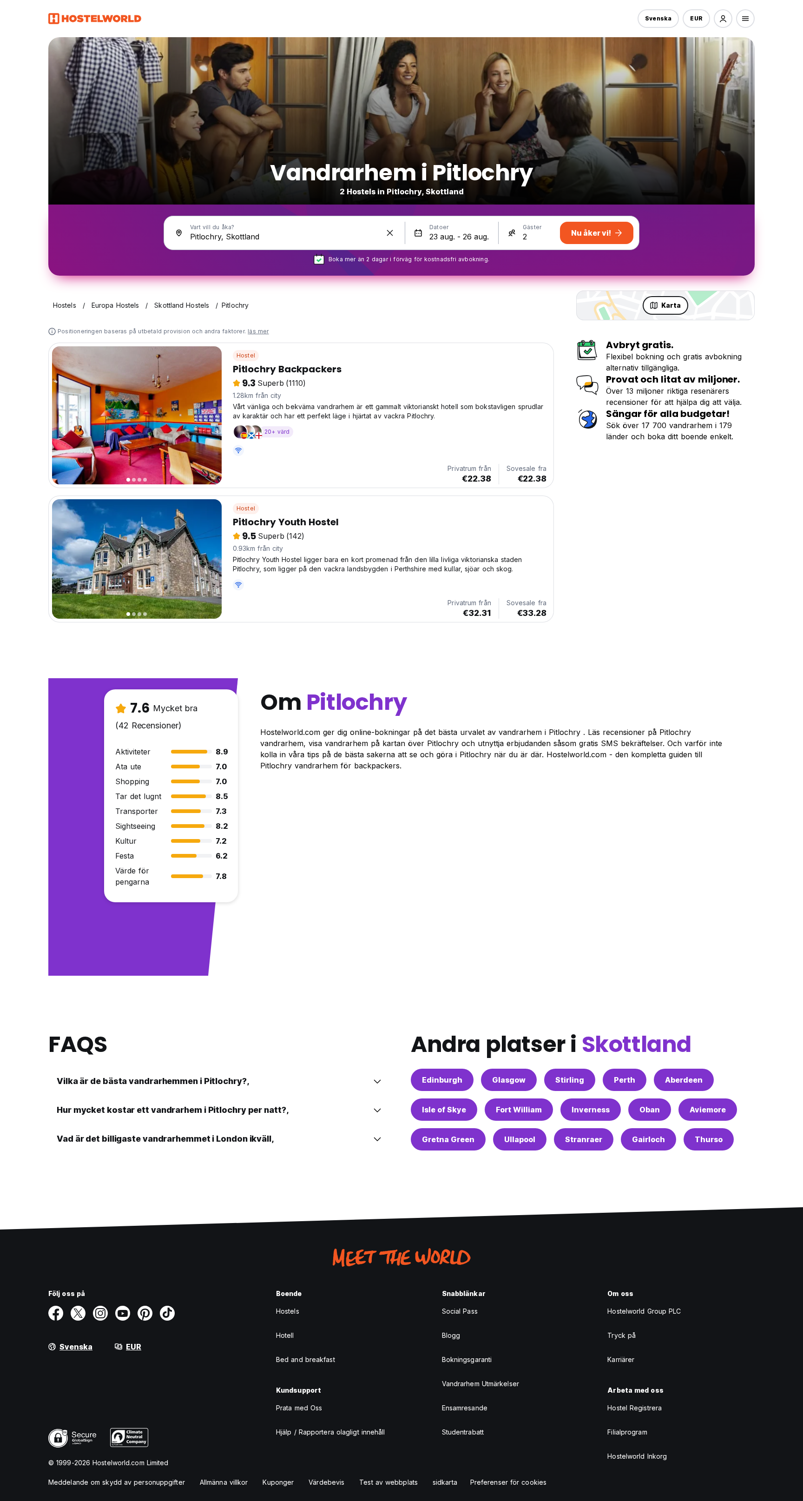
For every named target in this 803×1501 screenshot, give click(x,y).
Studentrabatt (463, 1432)
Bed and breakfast (305, 1359)
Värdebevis (326, 1482)
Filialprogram (627, 1432)
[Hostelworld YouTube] (122, 1313)
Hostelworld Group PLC (644, 1311)
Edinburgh (442, 1079)
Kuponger (278, 1482)
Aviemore (708, 1109)
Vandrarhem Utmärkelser (480, 1384)
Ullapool (519, 1139)
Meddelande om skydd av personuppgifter (116, 1482)
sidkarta (445, 1482)
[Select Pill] (723, 18)
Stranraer (583, 1139)
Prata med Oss (299, 1408)
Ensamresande (464, 1408)
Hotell (285, 1335)
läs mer (258, 331)
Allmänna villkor (224, 1482)
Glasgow (509, 1079)
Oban (649, 1109)
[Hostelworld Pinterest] (145, 1313)
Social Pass (460, 1311)
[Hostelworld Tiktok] (167, 1313)
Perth (624, 1079)
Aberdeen (684, 1079)
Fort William (519, 1109)
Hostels (287, 1311)
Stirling (569, 1079)
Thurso (709, 1139)
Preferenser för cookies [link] (508, 1482)
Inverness (591, 1109)
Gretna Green (448, 1139)
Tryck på (621, 1335)
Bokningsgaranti (467, 1359)
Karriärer (620, 1359)
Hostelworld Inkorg (637, 1456)
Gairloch (648, 1139)
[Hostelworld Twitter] (78, 1313)
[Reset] (390, 233)
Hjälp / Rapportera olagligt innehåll (330, 1432)
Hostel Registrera (634, 1408)
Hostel (246, 355)
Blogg (451, 1335)
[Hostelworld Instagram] (100, 1313)
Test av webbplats (388, 1482)
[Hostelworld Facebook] (55, 1313)
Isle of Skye (444, 1109)
